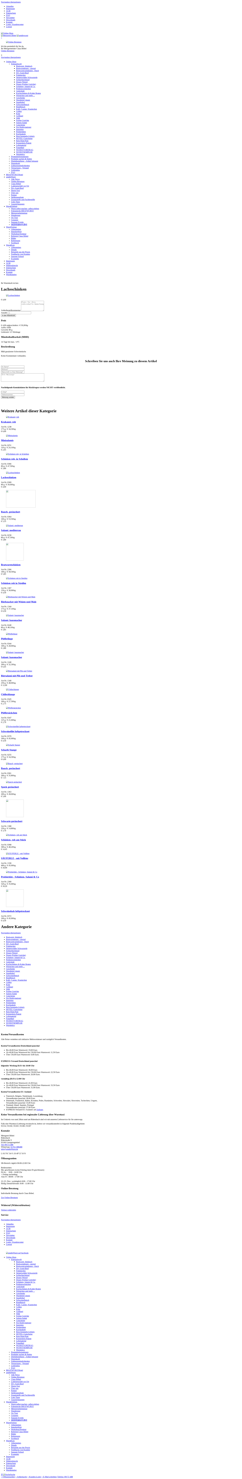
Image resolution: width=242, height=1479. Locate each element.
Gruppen (14, 220)
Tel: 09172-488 (7, 1145)
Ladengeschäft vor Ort (20, 186)
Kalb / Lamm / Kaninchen (26, 109)
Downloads (10, 20)
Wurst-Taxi (15, 190)
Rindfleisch (20, 107)
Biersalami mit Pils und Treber (17, 675)
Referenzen (15, 241)
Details (14, 250)
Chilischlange (8, 694)
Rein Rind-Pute (22, 141)
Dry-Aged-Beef (22, 73)
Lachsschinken (8, 477)
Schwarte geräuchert (11, 821)
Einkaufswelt (16, 64)
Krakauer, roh (8, 422)
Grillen (19, 111)
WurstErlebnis (11, 206)
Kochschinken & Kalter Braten (28, 93)
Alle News (15, 179)
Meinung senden (8, 397)
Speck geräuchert (10, 787)
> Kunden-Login (34, 1477)
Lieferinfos (15, 170)
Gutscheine (20, 125)
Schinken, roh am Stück (13, 839)
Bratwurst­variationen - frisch (27, 71)
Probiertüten (21, 132)
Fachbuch (15, 243)
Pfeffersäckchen (9, 712)
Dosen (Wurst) (22, 82)
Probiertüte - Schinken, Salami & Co (20, 877)
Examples (15, 259)
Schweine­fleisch (22, 105)
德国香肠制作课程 (19, 224)
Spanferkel (20, 102)
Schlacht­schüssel (22, 80)
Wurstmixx (20, 154)
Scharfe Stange (9, 750)
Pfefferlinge (7, 638)
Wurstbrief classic (23, 100)
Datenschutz (11, 13)
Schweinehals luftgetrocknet (15, 911)
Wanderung (15, 215)
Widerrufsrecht (12, 265)
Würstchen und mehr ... (25, 95)
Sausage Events (17, 222)
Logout (9, 27)
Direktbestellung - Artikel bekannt (24, 161)
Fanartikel (20, 147)
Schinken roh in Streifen (13, 583)
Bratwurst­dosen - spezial (26, 68)
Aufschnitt (20, 91)
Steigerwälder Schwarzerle (26, 77)
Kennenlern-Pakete (23, 143)
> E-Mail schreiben (49, 1477)
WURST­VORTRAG (24, 150)
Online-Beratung (7, 51)
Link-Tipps (15, 202)
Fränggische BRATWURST (22, 211)
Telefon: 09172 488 (65, 1477)
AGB (8, 11)
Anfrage (39, 1110)
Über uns (14, 193)
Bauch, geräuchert (10, 512)
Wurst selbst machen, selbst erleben (25, 209)
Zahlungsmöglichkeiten (20, 166)
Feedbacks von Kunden (20, 254)
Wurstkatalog (11, 274)
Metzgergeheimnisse (19, 213)
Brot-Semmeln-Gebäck (25, 136)
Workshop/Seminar (18, 234)
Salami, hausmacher (11, 620)
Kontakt (9, 22)
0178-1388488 (16, 1147)
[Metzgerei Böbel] (7, 33)
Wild (18, 118)
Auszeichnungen (17, 204)
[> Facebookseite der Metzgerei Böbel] (17, 1253)
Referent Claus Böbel (19, 236)
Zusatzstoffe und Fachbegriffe (23, 199)
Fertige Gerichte (22, 120)
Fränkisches (21, 75)
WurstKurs (10, 245)
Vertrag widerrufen (8, 1210)
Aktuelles (10, 6)
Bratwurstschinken (11, 564)
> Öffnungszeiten (8, 1477)
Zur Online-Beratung (9, 1197)
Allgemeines (16, 229)
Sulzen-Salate (21, 123)
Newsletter (10, 18)
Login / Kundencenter (15, 24)
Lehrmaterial (21, 145)
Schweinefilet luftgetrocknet (15, 731)
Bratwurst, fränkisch (24, 66)
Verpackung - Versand (20, 168)
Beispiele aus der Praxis (20, 252)
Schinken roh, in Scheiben (14, 459)
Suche (12, 1474)
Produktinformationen (19, 157)
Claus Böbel (16, 184)
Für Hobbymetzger (23, 127)
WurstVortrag (11, 227)
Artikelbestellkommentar (11, 310)
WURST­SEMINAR (24, 152)
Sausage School (17, 256)
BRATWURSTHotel (14, 175)
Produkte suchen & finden (21, 159)
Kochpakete (21, 134)
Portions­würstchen (23, 89)
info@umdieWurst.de (9, 1149)
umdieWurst (11, 177)
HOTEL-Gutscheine (24, 138)
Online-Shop (11, 62)
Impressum (10, 9)
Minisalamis (7, 440)
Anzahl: (4, 313)
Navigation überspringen (11, 2)
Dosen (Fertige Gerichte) (26, 84)
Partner (14, 195)
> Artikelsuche (21, 1477)
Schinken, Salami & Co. (25, 86)
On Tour (14, 218)
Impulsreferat (16, 232)
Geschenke (20, 98)
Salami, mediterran (11, 530)
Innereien (20, 129)
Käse (18, 114)
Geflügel (19, 116)
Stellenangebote (17, 197)
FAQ (8, 15)
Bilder (13, 238)
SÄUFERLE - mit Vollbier (14, 858)
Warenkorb (15, 163)
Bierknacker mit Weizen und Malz (18, 601)
